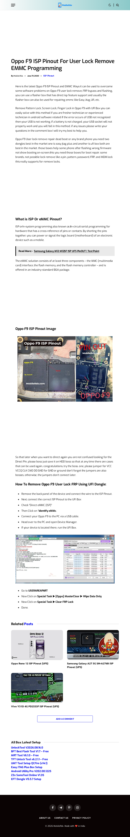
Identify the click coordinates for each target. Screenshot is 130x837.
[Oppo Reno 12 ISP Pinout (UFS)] (37, 644)
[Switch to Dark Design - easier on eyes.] (110, 5)
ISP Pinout (48, 75)
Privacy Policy (81, 818)
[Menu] (13, 5)
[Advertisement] (65, 34)
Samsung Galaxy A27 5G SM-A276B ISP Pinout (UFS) (90, 665)
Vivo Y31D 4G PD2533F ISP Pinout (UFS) (35, 706)
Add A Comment (65, 719)
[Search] (117, 5)
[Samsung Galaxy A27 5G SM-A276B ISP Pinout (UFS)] (93, 644)
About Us (44, 818)
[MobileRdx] (65, 5)
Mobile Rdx (18, 76)
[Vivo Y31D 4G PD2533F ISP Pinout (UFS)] (37, 687)
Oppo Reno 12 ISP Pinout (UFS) (29, 663)
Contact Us (61, 818)
